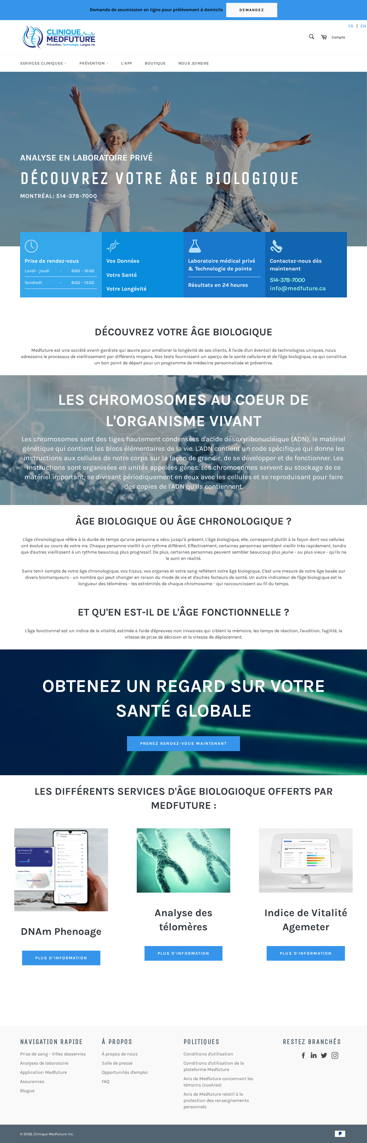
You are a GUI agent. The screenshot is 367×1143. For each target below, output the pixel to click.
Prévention (92, 63)
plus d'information (306, 953)
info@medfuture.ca (298, 288)
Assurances (32, 1081)
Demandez (251, 10)
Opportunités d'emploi (125, 1072)
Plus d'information (61, 958)
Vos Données (122, 261)
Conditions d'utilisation (208, 1054)
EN (363, 26)
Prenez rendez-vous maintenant (183, 743)
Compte (338, 37)
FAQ (105, 1081)
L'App (126, 63)
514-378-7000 (287, 279)
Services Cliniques (42, 63)
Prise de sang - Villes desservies (53, 1054)
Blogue (27, 1090)
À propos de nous (120, 1054)
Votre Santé (121, 275)
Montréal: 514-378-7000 (58, 196)
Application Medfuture (43, 1072)
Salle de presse (117, 1063)
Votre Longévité (126, 288)
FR (351, 26)
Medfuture (58, 1134)
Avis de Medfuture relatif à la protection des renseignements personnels (216, 1100)
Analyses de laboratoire (44, 1063)
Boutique (155, 63)
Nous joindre (193, 63)
